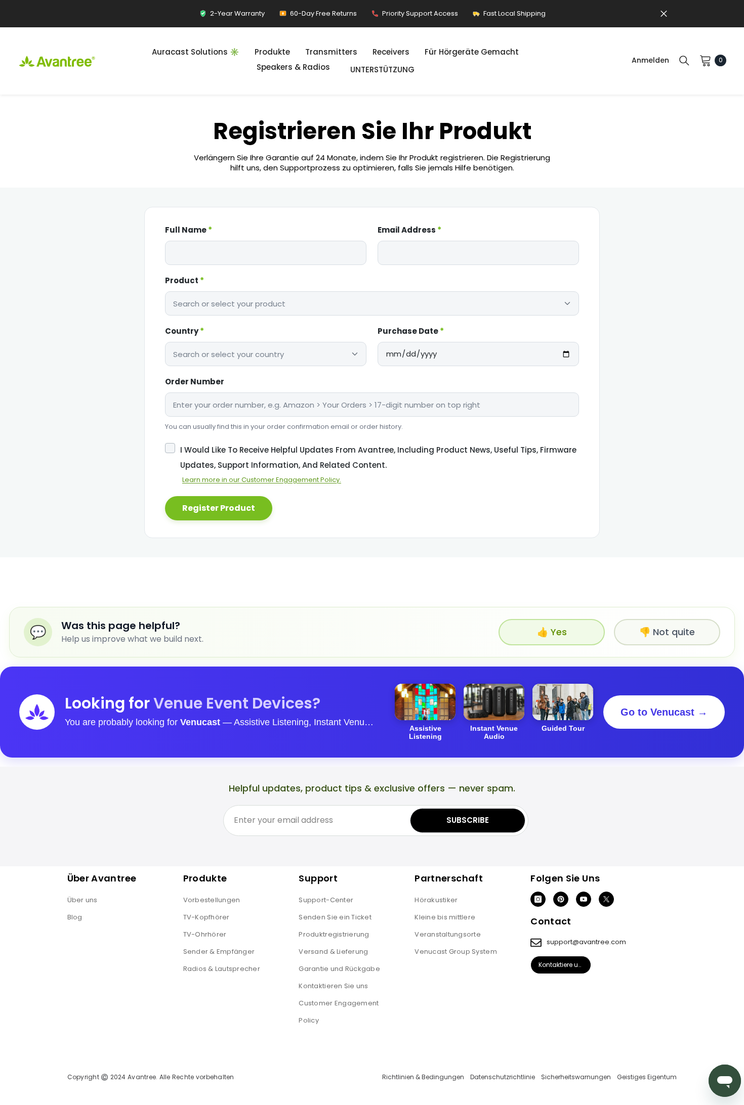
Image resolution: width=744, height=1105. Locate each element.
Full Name (188, 230)
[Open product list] (567, 303)
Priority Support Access (414, 16)
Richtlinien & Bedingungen (423, 1077)
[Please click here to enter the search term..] (684, 60)
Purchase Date (411, 331)
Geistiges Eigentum (647, 1077)
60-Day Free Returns (318, 16)
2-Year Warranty (232, 16)
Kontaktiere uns (562, 964)
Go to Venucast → (664, 712)
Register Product (218, 508)
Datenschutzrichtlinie (502, 1077)
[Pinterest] (560, 899)
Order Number (194, 381)
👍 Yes (552, 632)
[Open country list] (354, 354)
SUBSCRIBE (467, 820)
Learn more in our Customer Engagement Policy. (261, 479)
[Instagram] (538, 899)
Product (184, 280)
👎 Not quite (667, 632)
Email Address (409, 230)
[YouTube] (583, 899)
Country (184, 331)
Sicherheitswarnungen (576, 1077)
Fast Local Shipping (509, 16)
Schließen (663, 14)
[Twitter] (606, 899)
